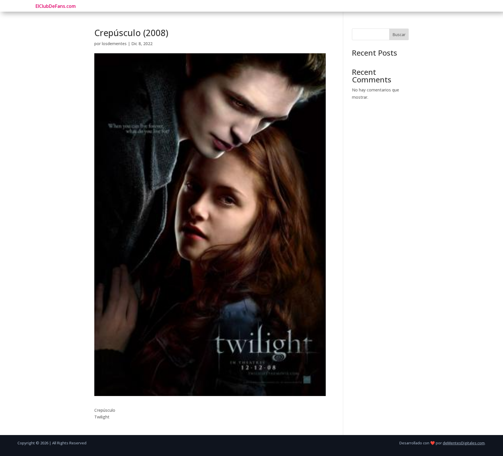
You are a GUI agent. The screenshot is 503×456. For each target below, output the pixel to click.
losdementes (114, 43)
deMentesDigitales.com (464, 443)
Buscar (398, 34)
